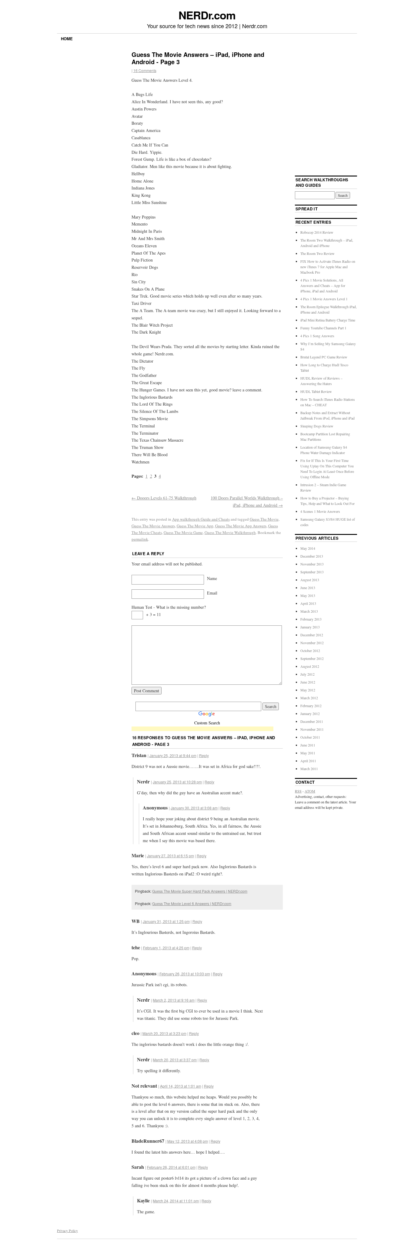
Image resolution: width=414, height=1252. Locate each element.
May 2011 (307, 752)
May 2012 (307, 689)
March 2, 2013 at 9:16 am (174, 1000)
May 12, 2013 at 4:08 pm (187, 1141)
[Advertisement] (202, 729)
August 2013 (309, 579)
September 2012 (312, 658)
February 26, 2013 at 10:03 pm (184, 973)
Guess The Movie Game (183, 532)
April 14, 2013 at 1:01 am (180, 1086)
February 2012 (311, 705)
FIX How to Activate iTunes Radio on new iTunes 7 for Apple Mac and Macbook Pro (327, 267)
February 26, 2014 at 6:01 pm (171, 1167)
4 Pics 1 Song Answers (317, 335)
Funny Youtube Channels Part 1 (323, 327)
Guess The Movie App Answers (240, 526)
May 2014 (307, 548)
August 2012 (309, 666)
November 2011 (312, 729)
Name (212, 578)
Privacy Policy (67, 1230)
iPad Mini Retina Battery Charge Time (327, 320)
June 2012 (307, 682)
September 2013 (312, 571)
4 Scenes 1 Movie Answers (320, 511)
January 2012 (310, 713)
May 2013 (307, 595)
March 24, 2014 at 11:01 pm (176, 1200)
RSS (298, 791)
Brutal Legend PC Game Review (323, 356)
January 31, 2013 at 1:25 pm (166, 921)
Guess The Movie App (195, 526)
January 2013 (310, 626)
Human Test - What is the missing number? (169, 607)
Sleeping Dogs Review (316, 425)
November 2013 (312, 564)
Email (212, 593)
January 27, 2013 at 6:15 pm (170, 855)
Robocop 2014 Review (316, 232)
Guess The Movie (264, 519)
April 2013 (308, 603)
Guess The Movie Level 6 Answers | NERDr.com (191, 903)
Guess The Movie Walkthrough (230, 532)
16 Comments (144, 70)
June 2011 (307, 745)
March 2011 (309, 768)
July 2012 (307, 674)
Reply (204, 755)
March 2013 (309, 611)
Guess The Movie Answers (153, 526)
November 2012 (312, 642)
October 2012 (310, 650)
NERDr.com (207, 15)
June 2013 (307, 587)
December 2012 (311, 634)
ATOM (310, 791)
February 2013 (311, 619)
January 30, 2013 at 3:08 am (194, 807)
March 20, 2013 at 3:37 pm (175, 1059)
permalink (140, 539)
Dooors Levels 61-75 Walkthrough (164, 498)
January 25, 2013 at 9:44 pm (172, 755)
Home (67, 38)
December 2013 (311, 556)
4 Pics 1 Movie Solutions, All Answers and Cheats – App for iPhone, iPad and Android (322, 285)
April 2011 (308, 760)
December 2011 (311, 721)
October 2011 (310, 737)
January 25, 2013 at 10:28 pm (177, 781)
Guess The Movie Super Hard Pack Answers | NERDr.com (199, 891)
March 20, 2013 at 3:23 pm (164, 1033)
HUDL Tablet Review (316, 391)
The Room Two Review (317, 253)
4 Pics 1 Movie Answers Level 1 (324, 298)
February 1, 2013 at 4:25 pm (166, 947)
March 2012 (309, 697)
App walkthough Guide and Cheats (201, 519)
